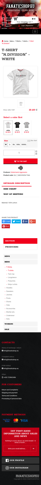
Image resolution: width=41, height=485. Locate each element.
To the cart (22, 161)
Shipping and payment (10, 393)
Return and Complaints (10, 390)
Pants (8, 298)
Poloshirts (11, 281)
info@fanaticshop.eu (11, 351)
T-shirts (25, 41)
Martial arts (10, 312)
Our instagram (18, 468)
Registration (29, 25)
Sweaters (9, 291)
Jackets (9, 294)
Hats (8, 305)
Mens (12, 41)
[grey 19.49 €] (26, 127)
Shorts (8, 301)
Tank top (11, 274)
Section (10, 241)
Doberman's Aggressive (19, 172)
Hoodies (9, 287)
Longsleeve (12, 277)
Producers (11, 247)
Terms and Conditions (9, 396)
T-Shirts (18, 41)
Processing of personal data (12, 399)
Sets (8, 319)
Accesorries (10, 308)
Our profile (16, 460)
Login (23, 25)
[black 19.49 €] (17, 127)
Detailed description (16, 183)
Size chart (34, 140)
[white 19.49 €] (8, 127)
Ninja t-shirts (12, 284)
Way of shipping (13, 194)
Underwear (10, 315)
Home (6, 41)
